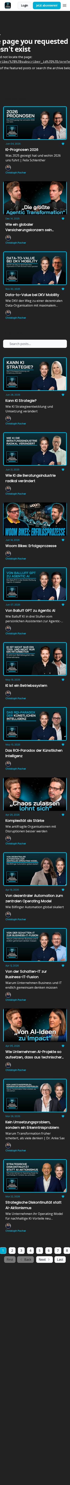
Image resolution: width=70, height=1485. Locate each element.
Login (24, 5)
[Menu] (64, 5)
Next (42, 1259)
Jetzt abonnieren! (46, 5)
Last (60, 1259)
